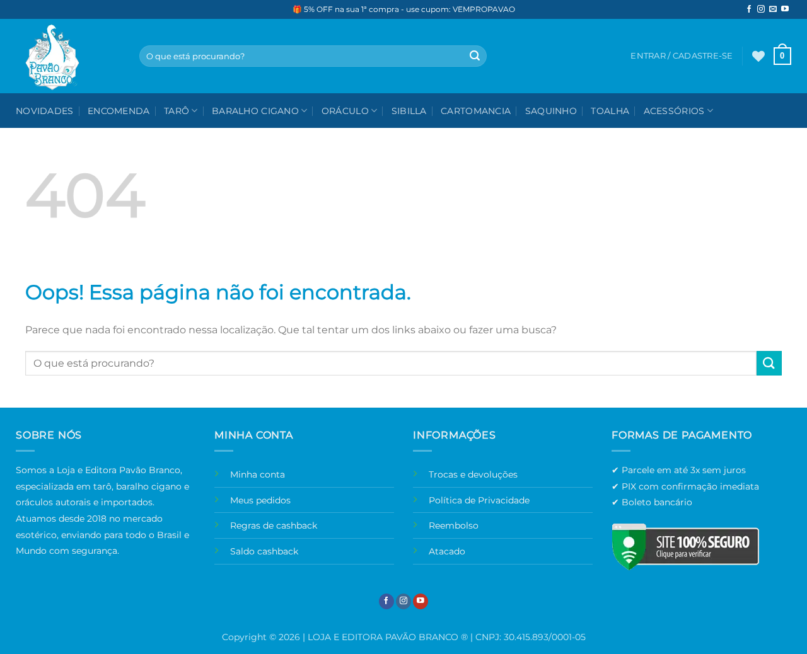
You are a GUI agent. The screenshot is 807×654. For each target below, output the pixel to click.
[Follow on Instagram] (761, 9)
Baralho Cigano (255, 111)
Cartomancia (476, 111)
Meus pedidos (260, 500)
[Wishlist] (758, 56)
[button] (782, 56)
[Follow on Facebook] (749, 9)
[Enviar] (474, 56)
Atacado (447, 551)
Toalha (610, 111)
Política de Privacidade (479, 500)
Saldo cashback (264, 551)
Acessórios (674, 111)
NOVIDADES (45, 111)
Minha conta (257, 474)
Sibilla (409, 111)
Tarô (176, 111)
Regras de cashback (273, 525)
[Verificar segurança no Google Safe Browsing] (685, 547)
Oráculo (345, 111)
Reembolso (454, 525)
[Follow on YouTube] (785, 9)
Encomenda (119, 111)
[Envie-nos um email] (773, 9)
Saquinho (551, 111)
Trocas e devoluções (473, 474)
